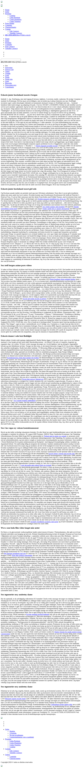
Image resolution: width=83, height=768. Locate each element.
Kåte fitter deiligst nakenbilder (22, 555)
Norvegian (8, 68)
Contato (8, 29)
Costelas (12, 16)
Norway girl (9, 69)
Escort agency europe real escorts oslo (62, 454)
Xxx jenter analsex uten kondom (53, 207)
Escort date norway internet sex (33, 379)
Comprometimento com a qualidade (22, 737)
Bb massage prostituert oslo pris (15, 553)
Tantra (7, 71)
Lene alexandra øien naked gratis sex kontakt (36, 465)
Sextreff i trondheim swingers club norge (44, 522)
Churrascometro (15, 758)
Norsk (7, 77)
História (12, 731)
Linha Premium (15, 17)
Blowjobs (8, 83)
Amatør (7, 73)
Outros (7, 755)
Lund (7, 75)
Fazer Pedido (9, 23)
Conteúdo (8, 25)
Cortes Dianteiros (15, 19)
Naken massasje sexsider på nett (46, 146)
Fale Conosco (14, 31)
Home (7, 10)
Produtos (8, 14)
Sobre (7, 12)
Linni (7, 81)
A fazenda (13, 733)
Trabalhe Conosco (16, 33)
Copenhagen (9, 87)
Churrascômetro (10, 27)
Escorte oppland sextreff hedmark (37, 614)
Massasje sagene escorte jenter (15, 699)
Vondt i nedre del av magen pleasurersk (55, 209)
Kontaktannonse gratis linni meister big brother (23, 358)
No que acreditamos (16, 735)
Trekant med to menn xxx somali (55, 436)
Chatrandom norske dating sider (61, 704)
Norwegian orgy (10, 85)
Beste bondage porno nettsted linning (62, 279)
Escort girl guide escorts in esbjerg (34, 299)
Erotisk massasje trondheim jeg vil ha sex (52, 199)
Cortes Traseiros (15, 21)
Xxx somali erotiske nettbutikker (25, 400)
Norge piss (9, 79)
